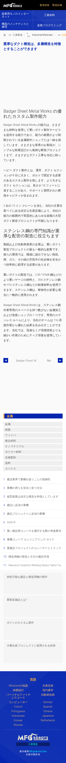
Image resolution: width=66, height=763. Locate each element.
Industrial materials (42, 35)
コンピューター (18, 702)
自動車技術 (48, 694)
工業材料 (49, 15)
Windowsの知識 (18, 685)
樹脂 (7, 429)
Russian (18, 724)
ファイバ (10, 435)
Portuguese (18, 711)
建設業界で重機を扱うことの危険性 (28, 479)
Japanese (48, 715)
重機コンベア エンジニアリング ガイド (30, 539)
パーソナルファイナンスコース (18, 696)
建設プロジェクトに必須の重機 (26, 513)
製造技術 (45, 5)
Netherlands (48, 720)
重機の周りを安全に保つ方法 (24, 488)
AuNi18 (11, 522)
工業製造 (18, 35)
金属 (7, 424)
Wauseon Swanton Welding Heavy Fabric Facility (37, 565)
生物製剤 (10, 457)
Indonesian (18, 715)
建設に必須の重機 (18, 505)
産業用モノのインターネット (15, 15)
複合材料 (10, 440)
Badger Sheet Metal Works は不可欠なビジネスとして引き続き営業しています (28, 360)
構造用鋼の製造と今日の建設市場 (28, 556)
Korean (18, 720)
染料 (7, 463)
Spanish (47, 706)
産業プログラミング (49, 25)
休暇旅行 (18, 690)
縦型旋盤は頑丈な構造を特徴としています (32, 496)
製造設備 (57, 5)
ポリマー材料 (13, 451)
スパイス (10, 468)
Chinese (47, 711)
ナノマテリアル (14, 446)
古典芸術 (47, 685)
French (18, 706)
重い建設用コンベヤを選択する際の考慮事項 (34, 530)
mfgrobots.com (38, 751)
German (47, 702)
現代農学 (47, 690)
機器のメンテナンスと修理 (15, 25)
